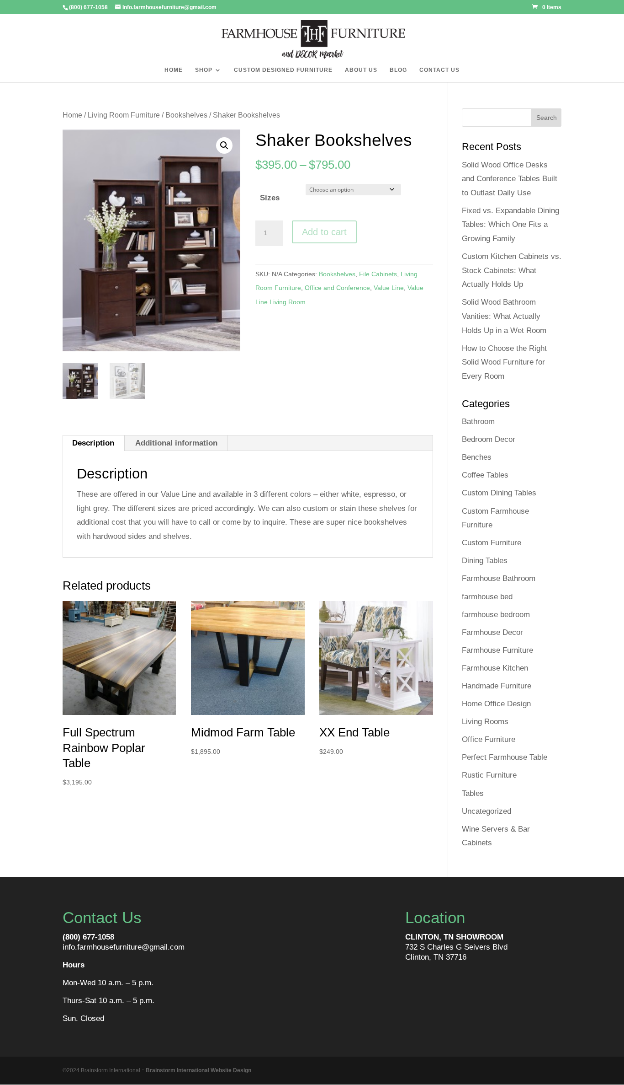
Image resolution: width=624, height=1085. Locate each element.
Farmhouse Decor (492, 632)
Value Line (389, 287)
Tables (473, 793)
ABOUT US (361, 70)
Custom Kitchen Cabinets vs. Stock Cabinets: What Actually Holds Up (511, 270)
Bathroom (478, 421)
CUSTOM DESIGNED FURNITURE (283, 70)
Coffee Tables (485, 475)
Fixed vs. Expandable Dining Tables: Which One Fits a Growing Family (510, 224)
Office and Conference (337, 287)
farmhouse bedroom (496, 614)
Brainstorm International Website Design (198, 1070)
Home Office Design (496, 703)
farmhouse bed (487, 596)
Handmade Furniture (496, 686)
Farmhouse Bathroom (498, 578)
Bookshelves (186, 115)
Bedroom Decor (488, 439)
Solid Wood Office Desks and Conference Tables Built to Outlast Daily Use (509, 179)
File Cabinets (378, 274)
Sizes (270, 197)
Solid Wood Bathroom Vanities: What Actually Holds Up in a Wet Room (504, 316)
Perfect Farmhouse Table (504, 757)
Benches (477, 457)
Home (72, 115)
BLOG (398, 70)
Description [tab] (93, 443)
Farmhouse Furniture (497, 650)
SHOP (203, 70)
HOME (173, 70)
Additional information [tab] (176, 443)
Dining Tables (485, 560)
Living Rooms (485, 721)
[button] (224, 145)
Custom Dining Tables (499, 493)
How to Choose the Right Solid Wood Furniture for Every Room (504, 362)
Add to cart (324, 232)
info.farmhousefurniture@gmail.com (124, 947)
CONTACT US (439, 70)
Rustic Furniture (489, 775)
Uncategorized (486, 811)
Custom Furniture (491, 542)
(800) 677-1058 (88, 937)
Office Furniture (488, 739)
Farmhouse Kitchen (495, 668)
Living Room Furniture (124, 115)
